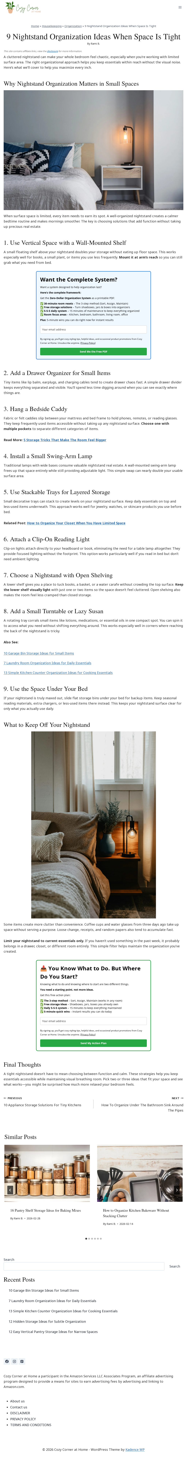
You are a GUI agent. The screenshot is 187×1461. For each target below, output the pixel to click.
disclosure (52, 51)
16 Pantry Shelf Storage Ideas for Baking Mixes (45, 1210)
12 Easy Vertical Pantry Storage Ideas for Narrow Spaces (53, 1331)
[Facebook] (7, 1361)
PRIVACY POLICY (23, 1419)
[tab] (86, 1239)
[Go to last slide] (10, 1190)
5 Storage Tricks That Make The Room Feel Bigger (65, 440)
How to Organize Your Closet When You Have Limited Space (76, 523)
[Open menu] (180, 7)
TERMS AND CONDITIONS (30, 1425)
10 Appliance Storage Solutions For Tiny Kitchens (42, 1101)
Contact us (18, 1407)
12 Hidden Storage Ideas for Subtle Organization (47, 1321)
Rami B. (95, 43)
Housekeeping (52, 26)
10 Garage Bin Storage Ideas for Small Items (39, 653)
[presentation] (47, 1173)
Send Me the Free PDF (93, 351)
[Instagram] (14, 1361)
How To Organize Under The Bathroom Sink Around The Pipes (142, 1104)
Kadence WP (135, 1449)
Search (9, 1259)
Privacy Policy (88, 343)
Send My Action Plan (93, 1043)
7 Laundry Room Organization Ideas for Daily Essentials (47, 663)
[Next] (177, 1190)
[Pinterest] (22, 1361)
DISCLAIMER (20, 1413)
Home (35, 26)
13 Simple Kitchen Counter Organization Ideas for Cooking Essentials (58, 672)
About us (17, 1401)
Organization (73, 26)
